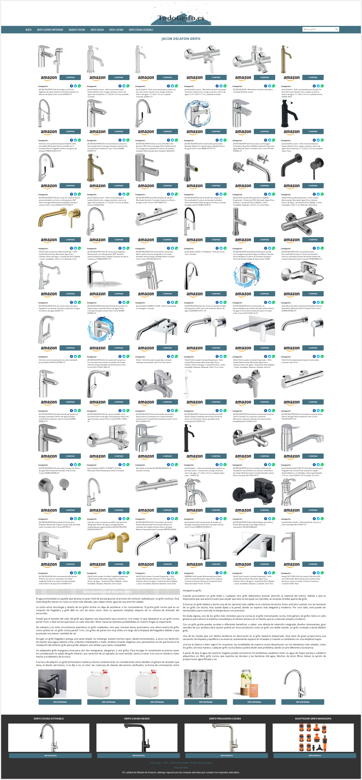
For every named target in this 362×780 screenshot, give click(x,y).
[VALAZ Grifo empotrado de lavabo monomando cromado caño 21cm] (302, 330)
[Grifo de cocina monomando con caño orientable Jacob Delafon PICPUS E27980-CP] (59, 330)
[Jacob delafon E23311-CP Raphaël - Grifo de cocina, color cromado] (205, 221)
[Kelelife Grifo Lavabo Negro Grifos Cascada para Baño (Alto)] (59, 684)
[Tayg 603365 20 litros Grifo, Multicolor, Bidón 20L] (108, 684)
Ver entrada (60, 702)
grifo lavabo (116, 29)
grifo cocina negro (137, 718)
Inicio (29, 29)
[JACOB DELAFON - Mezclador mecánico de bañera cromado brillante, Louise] (253, 59)
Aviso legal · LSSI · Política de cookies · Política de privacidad (181, 763)
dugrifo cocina (77, 29)
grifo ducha (97, 29)
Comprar (70, 77)
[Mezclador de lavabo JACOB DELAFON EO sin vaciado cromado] (156, 438)
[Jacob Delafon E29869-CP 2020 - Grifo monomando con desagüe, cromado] (156, 275)
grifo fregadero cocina (225, 718)
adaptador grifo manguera (313, 718)
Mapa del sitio (181, 767)
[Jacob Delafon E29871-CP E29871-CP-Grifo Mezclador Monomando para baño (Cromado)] (108, 438)
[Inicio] (181, 23)
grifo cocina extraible (141, 29)
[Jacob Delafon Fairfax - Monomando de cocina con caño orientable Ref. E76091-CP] (302, 492)
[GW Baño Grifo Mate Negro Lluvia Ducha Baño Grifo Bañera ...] (205, 684)
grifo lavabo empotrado (50, 29)
